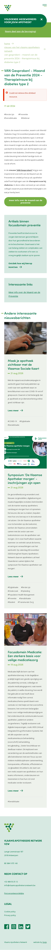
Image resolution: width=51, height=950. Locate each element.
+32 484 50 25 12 (11, 881)
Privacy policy (10, 915)
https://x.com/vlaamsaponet (28, 926)
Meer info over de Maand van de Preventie (25, 201)
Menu (44, 5)
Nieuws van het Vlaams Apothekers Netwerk (22, 49)
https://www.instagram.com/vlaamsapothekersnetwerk (13, 926)
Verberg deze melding (41, 19)
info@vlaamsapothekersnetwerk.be (19, 885)
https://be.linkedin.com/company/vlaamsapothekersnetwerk (20, 926)
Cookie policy (10, 911)
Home (7, 43)
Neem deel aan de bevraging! (20, 31)
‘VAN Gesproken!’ (24, 170)
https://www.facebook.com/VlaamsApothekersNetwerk (6, 926)
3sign (44, 942)
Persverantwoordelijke (14, 893)
